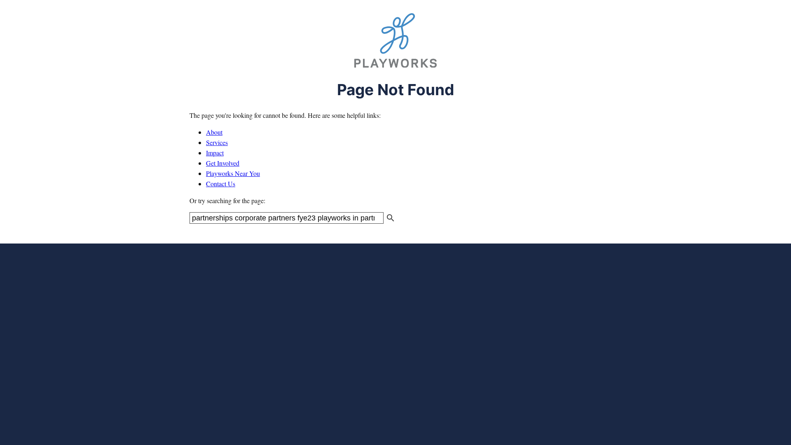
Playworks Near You (233, 173)
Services (217, 142)
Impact (215, 152)
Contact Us (220, 183)
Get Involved (222, 163)
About (214, 132)
